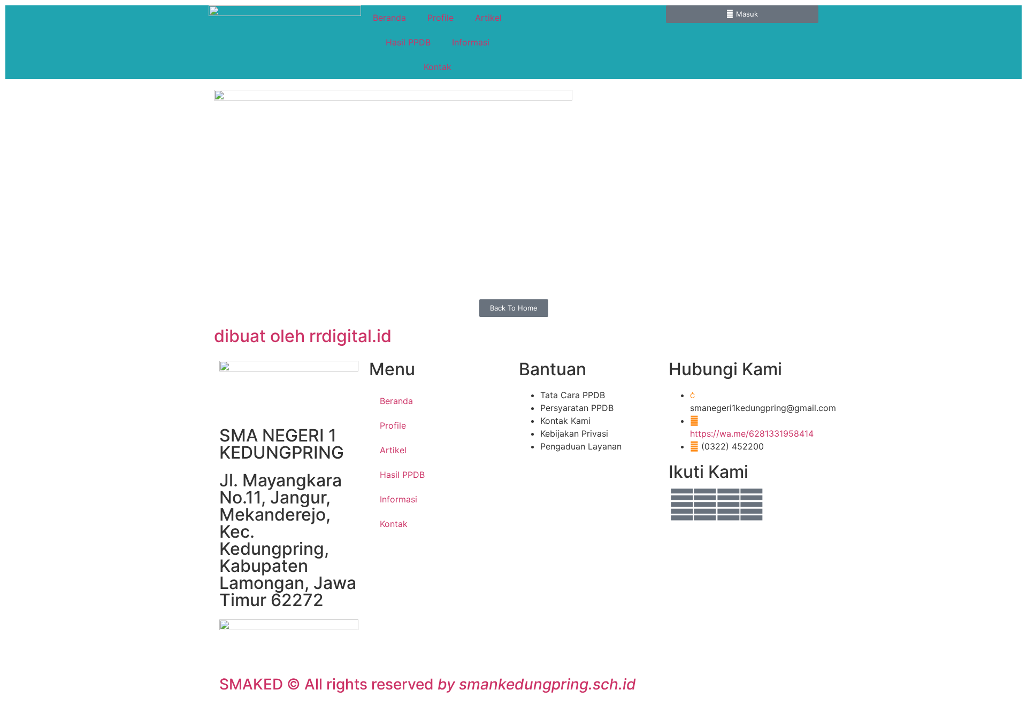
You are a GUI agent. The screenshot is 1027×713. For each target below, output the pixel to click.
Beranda (389, 17)
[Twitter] (705, 504)
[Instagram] (751, 504)
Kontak (437, 66)
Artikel (488, 17)
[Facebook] (682, 504)
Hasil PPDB (408, 42)
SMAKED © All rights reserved (427, 684)
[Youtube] (728, 504)
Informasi (470, 42)
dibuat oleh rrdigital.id (303, 336)
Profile (440, 17)
